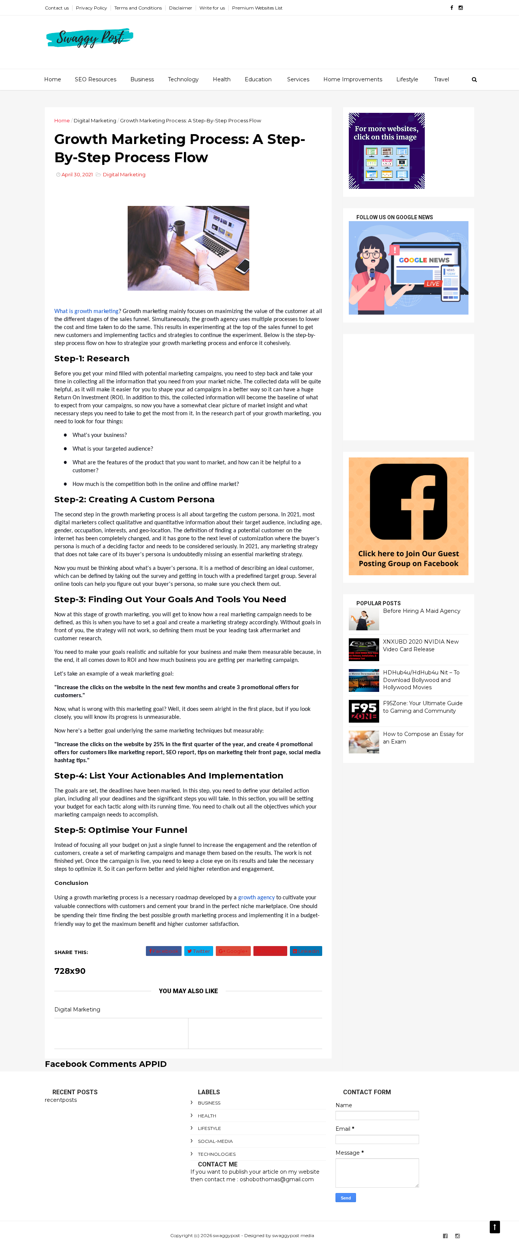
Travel (441, 79)
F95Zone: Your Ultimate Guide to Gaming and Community (423, 707)
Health (222, 79)
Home (52, 79)
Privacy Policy (91, 8)
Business (142, 79)
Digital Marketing (95, 120)
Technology (183, 79)
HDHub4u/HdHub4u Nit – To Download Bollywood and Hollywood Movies (421, 680)
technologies (217, 1154)
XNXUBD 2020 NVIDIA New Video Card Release (421, 645)
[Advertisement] (408, 387)
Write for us (212, 8)
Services (298, 79)
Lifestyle (407, 79)
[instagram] (461, 8)
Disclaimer (180, 8)
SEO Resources (95, 79)
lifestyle (209, 1128)
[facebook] (451, 8)
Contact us (57, 8)
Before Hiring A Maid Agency (421, 611)
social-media (215, 1141)
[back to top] (495, 1227)
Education (258, 79)
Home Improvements (352, 79)
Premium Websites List (257, 8)
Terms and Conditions (138, 8)
